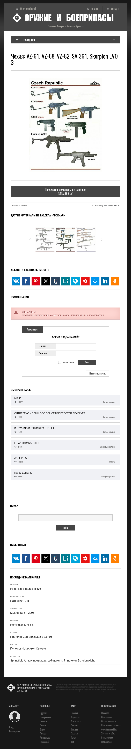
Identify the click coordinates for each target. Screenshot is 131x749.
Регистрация (32, 329)
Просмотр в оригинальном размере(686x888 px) (65, 191)
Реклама (74, 725)
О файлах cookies (109, 729)
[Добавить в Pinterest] (36, 281)
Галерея (14, 621)
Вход (11, 727)
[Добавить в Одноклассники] (115, 281)
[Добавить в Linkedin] (105, 281)
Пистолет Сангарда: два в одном (31, 636)
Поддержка (106, 741)
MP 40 (64, 400)
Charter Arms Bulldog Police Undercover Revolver (64, 415)
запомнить (68, 362)
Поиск (94, 9)
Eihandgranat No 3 (64, 445)
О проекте (75, 717)
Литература (16, 609)
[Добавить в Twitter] (45, 281)
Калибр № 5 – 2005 (22, 612)
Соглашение (106, 717)
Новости (15, 656)
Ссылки (74, 733)
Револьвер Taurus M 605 (25, 588)
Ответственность (108, 721)
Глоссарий (44, 741)
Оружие (14, 585)
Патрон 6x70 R (19, 600)
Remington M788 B (22, 624)
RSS (72, 741)
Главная (74, 713)
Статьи (14, 633)
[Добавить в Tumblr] (55, 281)
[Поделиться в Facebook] (26, 281)
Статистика (76, 721)
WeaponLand (28, 8)
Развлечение (107, 737)
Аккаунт (115, 9)
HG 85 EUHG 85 (64, 474)
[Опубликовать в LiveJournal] (75, 281)
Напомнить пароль (97, 373)
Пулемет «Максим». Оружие (28, 648)
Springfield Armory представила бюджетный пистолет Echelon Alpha (52, 660)
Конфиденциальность (111, 725)
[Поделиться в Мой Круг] (85, 281)
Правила (105, 713)
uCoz (113, 733)
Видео (13, 644)
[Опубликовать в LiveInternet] (65, 281)
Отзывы (74, 729)
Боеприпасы (17, 597)
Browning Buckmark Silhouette (64, 430)
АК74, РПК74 (64, 460)
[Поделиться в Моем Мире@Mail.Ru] (95, 281)
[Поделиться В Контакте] (16, 281)
